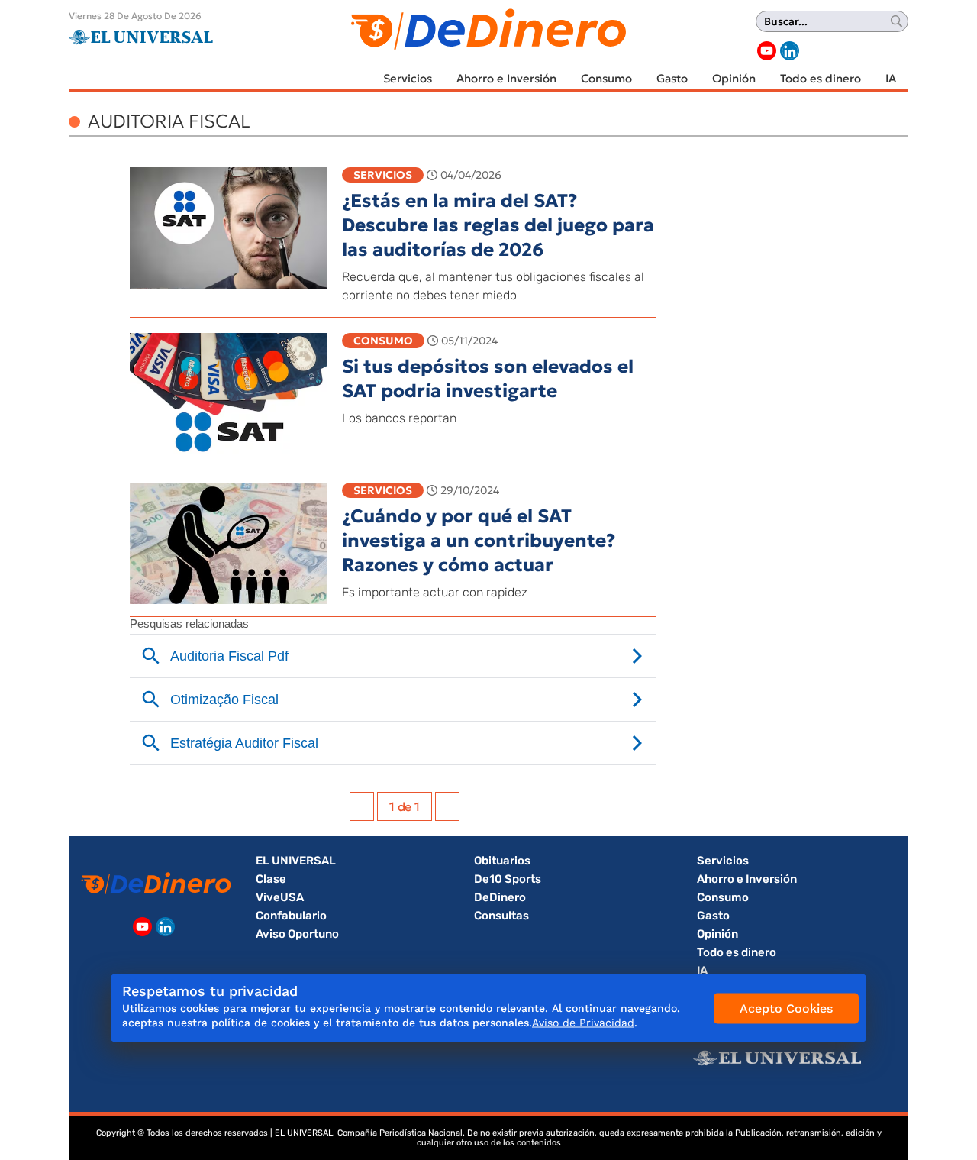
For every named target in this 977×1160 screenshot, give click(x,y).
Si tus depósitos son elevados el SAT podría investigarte (488, 378)
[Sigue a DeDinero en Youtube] (766, 50)
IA (890, 78)
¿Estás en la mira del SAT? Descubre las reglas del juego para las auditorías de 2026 (498, 225)
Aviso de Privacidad (583, 1022)
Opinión (734, 78)
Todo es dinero (820, 78)
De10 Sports (507, 879)
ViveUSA (280, 897)
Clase (271, 879)
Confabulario (291, 916)
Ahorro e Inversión (506, 78)
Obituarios (502, 861)
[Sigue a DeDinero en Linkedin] (789, 50)
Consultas (501, 916)
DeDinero (500, 897)
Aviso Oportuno (297, 934)
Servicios (407, 78)
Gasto (672, 78)
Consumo (606, 78)
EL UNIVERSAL (296, 861)
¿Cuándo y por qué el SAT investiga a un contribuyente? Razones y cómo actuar (478, 541)
